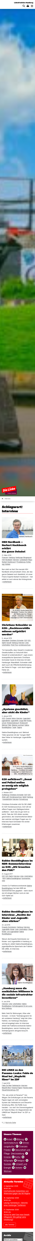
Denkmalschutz (11, 1143)
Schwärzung (23, 799)
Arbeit (10, 1139)
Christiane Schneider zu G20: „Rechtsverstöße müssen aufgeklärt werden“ (17, 629)
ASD (3, 718)
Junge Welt (23, 721)
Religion (21, 1160)
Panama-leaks (27, 1088)
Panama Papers (16, 1088)
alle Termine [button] (9, 1225)
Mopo (30, 560)
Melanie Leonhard (18, 725)
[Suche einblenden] (24, 6)
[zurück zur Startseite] (9, 490)
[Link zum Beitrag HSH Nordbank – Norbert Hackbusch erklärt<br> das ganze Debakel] (17, 527)
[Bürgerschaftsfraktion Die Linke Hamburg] (2, 498)
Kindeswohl (24, 723)
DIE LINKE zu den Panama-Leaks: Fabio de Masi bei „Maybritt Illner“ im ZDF (17, 1074)
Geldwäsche (16, 1085)
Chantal (8, 718)
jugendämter (6, 721)
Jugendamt (26, 718)
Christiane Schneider (17, 640)
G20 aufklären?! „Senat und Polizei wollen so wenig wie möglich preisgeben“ (17, 784)
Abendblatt (5, 640)
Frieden (7, 1150)
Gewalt (8, 643)
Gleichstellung (17, 1153)
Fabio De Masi (7, 1085)
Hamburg (12, 557)
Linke (27, 643)
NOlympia (8, 1160)
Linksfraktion (6, 645)
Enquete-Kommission (9, 927)
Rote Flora (14, 645)
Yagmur (19, 727)
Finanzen (5, 557)
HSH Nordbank (7, 560)
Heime (13, 718)
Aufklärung (5, 795)
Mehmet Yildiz (6, 725)
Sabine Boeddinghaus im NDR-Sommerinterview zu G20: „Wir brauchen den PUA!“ (17, 865)
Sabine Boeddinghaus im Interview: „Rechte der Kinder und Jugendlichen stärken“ (17, 916)
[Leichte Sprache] (28, 6)
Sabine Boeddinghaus (13, 878)
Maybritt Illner (6, 1088)
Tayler (14, 727)
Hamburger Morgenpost (23, 557)
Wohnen (8, 1171)
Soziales (7, 1164)
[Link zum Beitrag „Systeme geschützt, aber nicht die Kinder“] (17, 695)
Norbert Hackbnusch (9, 562)
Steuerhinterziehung (8, 1090)
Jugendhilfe (14, 721)
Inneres (7, 1157)
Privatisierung (20, 562)
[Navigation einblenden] (32, 6)
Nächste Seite (10, 1123)
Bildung (20, 1139)
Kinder (12, 929)
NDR (4, 878)
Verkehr (18, 1167)
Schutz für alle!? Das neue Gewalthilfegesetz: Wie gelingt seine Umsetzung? (17, 1217)
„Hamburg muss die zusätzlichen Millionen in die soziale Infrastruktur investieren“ (17, 993)
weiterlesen (7, 582)
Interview (16, 560)
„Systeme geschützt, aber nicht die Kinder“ (16, 711)
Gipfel (24, 797)
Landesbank (24, 560)
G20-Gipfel (9, 876)
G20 (25, 640)
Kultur (18, 1157)
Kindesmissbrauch (13, 723)
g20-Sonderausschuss (14, 797)
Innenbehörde (7, 799)
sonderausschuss (25, 645)
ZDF (17, 1090)
